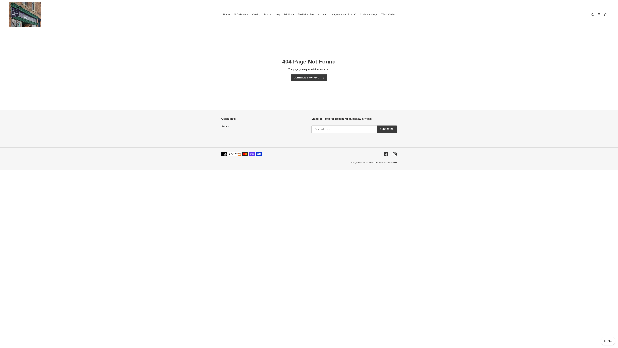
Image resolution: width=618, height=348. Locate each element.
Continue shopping (306, 78)
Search (225, 126)
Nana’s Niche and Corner (367, 162)
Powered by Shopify (388, 162)
